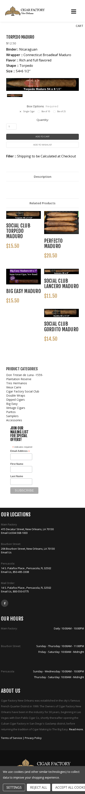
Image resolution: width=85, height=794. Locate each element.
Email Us (6, 533)
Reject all (38, 787)
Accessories (14, 420)
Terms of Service (11, 738)
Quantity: (43, 119)
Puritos (11, 412)
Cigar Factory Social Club (22, 391)
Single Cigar (29, 111)
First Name (16, 464)
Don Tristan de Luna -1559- (24, 375)
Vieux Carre (13, 387)
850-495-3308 (21, 572)
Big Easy (12, 404)
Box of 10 (45, 111)
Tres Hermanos (16, 383)
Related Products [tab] (42, 203)
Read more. (76, 729)
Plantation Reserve (18, 379)
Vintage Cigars (15, 408)
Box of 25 (61, 111)
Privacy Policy (33, 738)
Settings (14, 787)
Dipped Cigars (15, 400)
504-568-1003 (20, 533)
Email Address (20, 451)
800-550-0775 (21, 591)
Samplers (12, 416)
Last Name (16, 476)
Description (42, 176)
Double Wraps (15, 395)
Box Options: (42, 106)
